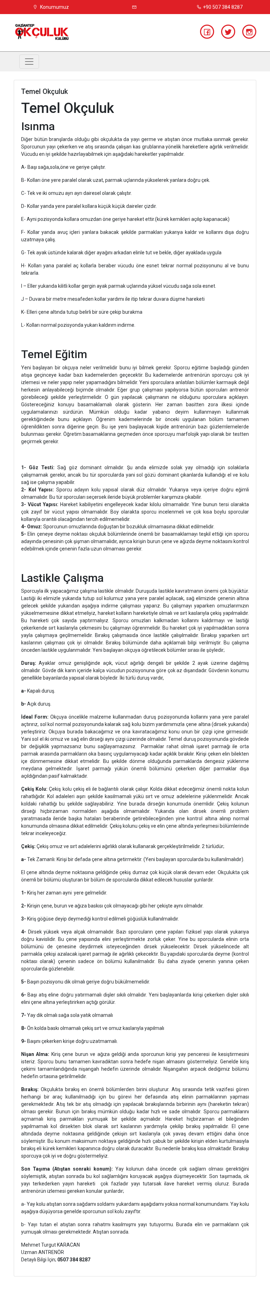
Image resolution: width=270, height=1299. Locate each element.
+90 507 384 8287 (223, 7)
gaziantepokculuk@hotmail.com (135, 7)
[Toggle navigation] (29, 62)
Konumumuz (54, 7)
